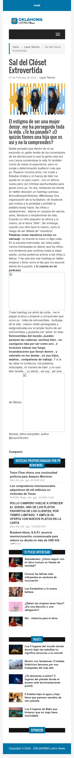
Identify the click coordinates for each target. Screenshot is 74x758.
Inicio (16, 47)
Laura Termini (31, 47)
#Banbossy (46, 195)
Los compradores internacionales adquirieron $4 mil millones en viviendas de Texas (32, 490)
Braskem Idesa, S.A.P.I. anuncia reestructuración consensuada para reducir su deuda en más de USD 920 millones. (34, 538)
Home (37, 5)
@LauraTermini (18, 438)
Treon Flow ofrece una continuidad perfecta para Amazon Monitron (33, 474)
